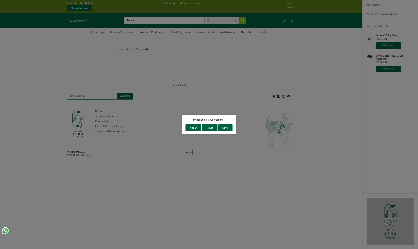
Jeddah (193, 127)
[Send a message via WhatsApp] (5, 230)
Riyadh (210, 127)
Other (225, 127)
